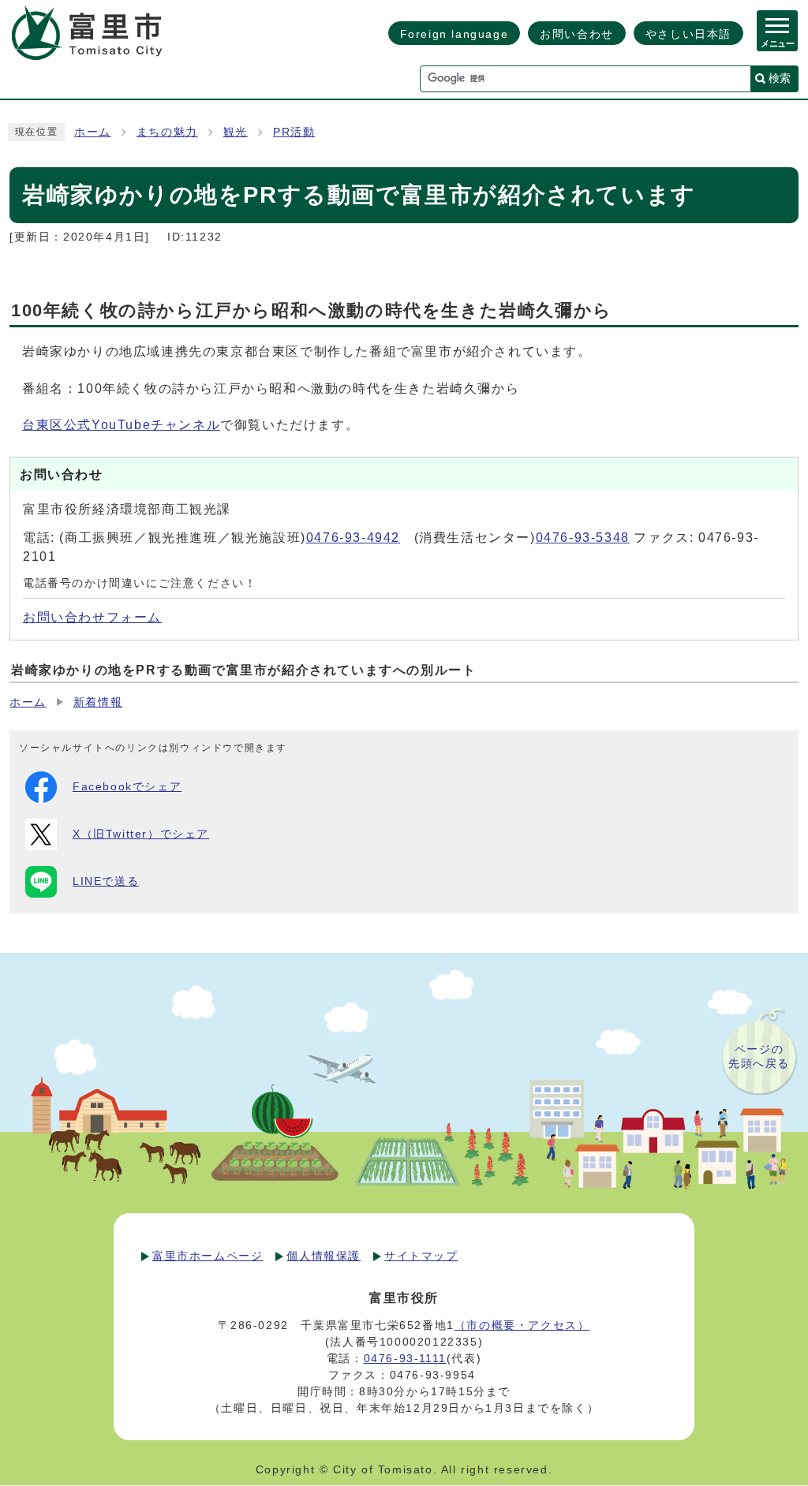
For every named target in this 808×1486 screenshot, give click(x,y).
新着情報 (97, 702)
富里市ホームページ (207, 1255)
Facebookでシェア (127, 787)
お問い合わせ (577, 34)
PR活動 (294, 132)
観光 (235, 132)
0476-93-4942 (353, 537)
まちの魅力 (167, 132)
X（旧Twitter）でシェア (141, 834)
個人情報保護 (323, 1255)
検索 (780, 78)
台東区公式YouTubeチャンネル (121, 424)
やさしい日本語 (688, 34)
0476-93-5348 (583, 537)
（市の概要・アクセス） (522, 1325)
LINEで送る (106, 881)
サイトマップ (421, 1255)
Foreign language (454, 34)
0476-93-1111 (405, 1358)
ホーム (92, 132)
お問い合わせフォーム (92, 617)
